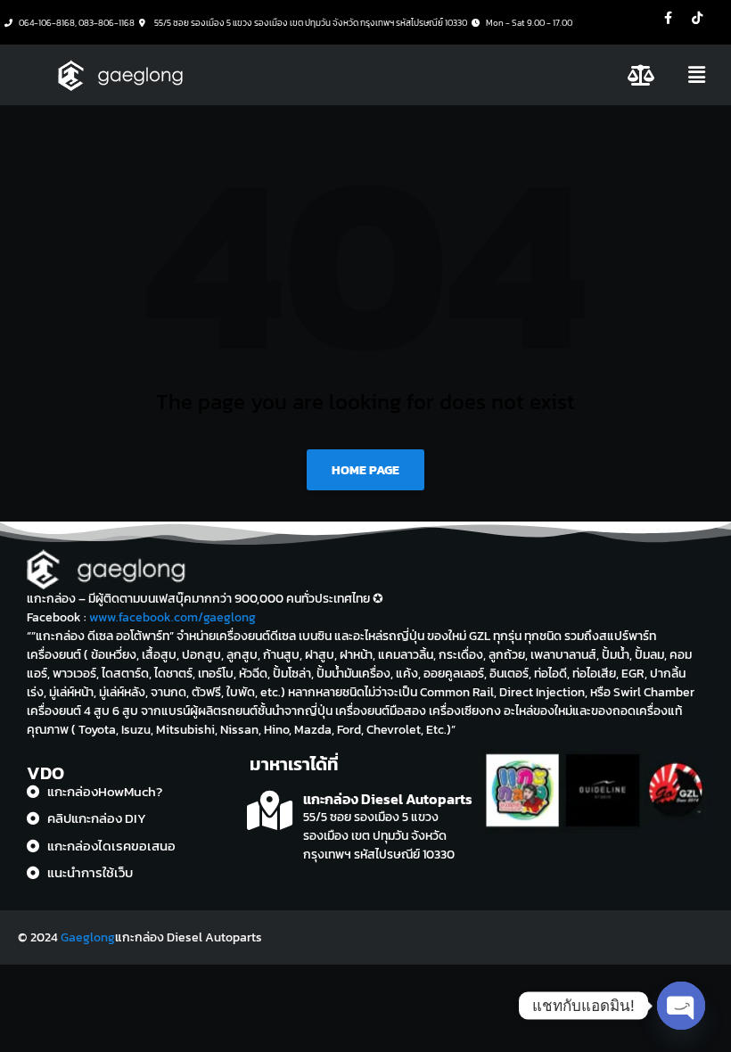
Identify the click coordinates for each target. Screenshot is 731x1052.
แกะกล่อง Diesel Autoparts (387, 799)
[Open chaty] (681, 1006)
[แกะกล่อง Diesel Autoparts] (270, 811)
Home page (365, 470)
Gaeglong (88, 937)
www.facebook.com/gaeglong (172, 617)
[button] (697, 75)
